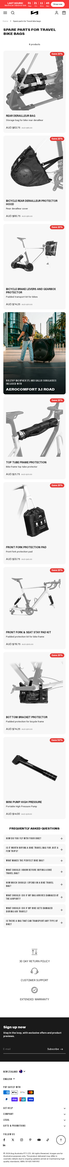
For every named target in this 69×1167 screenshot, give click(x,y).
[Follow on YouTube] (39, 1140)
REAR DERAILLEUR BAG (20, 116)
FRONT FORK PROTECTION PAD (26, 547)
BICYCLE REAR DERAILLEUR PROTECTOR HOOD (31, 203)
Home (5, 21)
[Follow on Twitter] (13, 1140)
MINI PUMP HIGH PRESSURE (24, 802)
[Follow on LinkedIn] (4, 1145)
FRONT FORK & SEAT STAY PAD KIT (28, 632)
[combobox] (14, 1071)
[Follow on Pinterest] (30, 1140)
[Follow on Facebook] (4, 1140)
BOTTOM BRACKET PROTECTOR (26, 717)
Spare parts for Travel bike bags (27, 21)
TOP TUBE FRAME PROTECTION (26, 462)
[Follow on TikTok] (47, 1140)
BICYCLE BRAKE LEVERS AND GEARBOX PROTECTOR (31, 291)
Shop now (57, 4)
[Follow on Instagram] (21, 1140)
